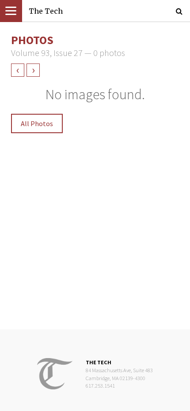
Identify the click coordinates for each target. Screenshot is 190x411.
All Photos (37, 123)
